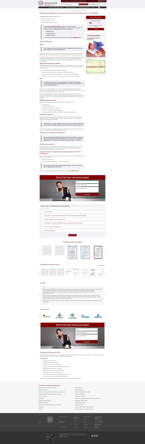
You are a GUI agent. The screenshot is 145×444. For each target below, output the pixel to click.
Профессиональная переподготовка (56, 7)
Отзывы (85, 421)
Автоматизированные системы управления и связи (50, 404)
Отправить (87, 194)
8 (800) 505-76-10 (101, 0)
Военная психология (79, 394)
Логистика (41, 409)
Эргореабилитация (79, 389)
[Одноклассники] (95, 436)
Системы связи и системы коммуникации (84, 407)
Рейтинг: (48, 439)
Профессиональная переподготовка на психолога (50, 394)
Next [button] (105, 252)
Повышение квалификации (71, 7)
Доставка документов (87, 416)
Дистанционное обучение (94, 4)
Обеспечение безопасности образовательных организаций (52, 392)
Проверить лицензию (84, 4)
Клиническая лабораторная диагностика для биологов (87, 398)
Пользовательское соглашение (63, 436)
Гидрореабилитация (43, 389)
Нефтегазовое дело (79, 404)
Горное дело (41, 398)
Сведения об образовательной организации (77, 417)
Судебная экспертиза (43, 402)
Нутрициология (78, 387)
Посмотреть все (72, 235)
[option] (46, 251)
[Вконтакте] (92, 436)
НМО (93, 7)
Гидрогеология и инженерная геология (47, 387)
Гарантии (85, 419)
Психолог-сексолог (43, 396)
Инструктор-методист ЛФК (81, 400)
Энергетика (41, 407)
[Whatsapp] (97, 436)
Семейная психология (80, 396)
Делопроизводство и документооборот (84, 409)
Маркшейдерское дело (80, 402)
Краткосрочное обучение (84, 7)
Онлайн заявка (97, 427)
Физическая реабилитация (45, 400)
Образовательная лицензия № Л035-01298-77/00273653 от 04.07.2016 (49, 5)
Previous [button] (39, 252)
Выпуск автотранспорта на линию (82, 392)
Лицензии (75, 421)
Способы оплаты (86, 424)
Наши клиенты (76, 424)
